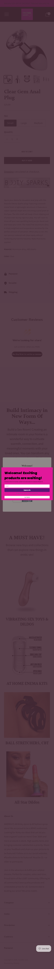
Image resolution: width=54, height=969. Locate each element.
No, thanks (27, 497)
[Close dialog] (51, 469)
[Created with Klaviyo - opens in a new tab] (27, 501)
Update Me (27, 490)
